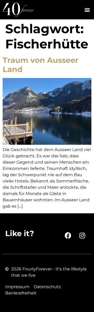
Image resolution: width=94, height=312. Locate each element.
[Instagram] (82, 235)
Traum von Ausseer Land (41, 64)
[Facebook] (67, 235)
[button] (87, 9)
